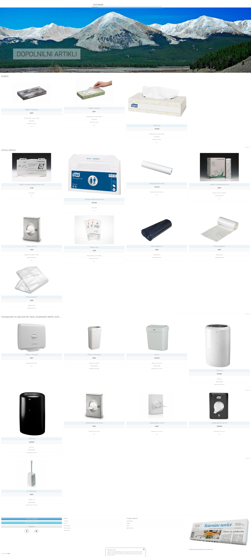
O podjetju (66, 521)
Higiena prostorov (130, 528)
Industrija (128, 523)
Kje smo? (65, 523)
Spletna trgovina (67, 525)
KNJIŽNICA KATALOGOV (31, 522)
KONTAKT (32, 526)
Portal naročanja (67, 528)
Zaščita (127, 525)
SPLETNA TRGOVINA (31, 519)
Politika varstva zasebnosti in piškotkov (201, 549)
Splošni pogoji (66, 530)
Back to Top (248, 147)
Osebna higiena (129, 521)
